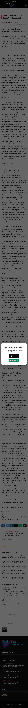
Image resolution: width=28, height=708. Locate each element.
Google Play (15, 360)
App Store (15, 356)
